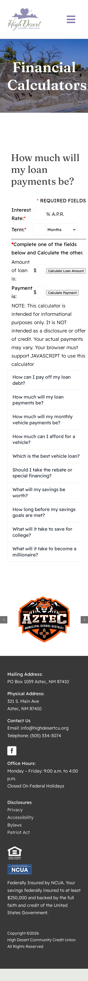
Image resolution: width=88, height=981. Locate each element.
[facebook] (11, 750)
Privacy (15, 810)
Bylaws (14, 825)
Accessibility (20, 817)
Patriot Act (18, 832)
